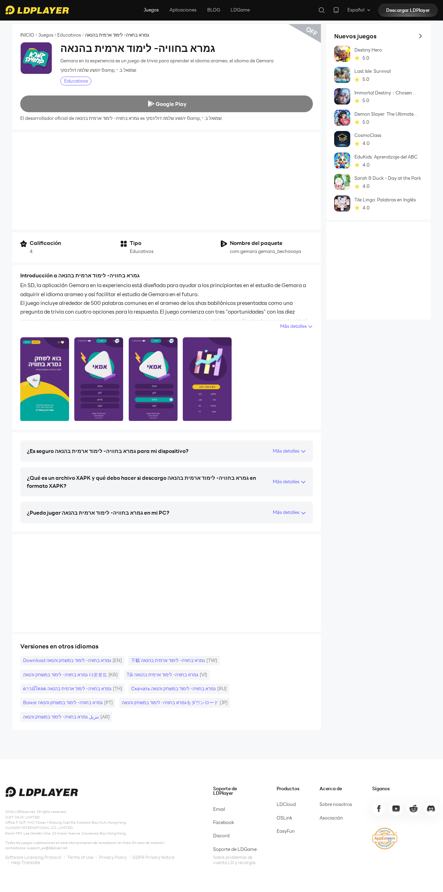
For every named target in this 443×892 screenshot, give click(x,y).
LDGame (240, 10)
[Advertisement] (166, 181)
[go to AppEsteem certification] (385, 838)
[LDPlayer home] (37, 10)
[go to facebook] (378, 808)
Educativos (69, 35)
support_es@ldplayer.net (47, 848)
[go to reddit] (413, 808)
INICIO (27, 35)
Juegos (151, 10)
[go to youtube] (396, 808)
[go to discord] (430, 808)
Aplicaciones (183, 10)
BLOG (213, 10)
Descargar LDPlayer (408, 10)
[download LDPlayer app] (336, 10)
